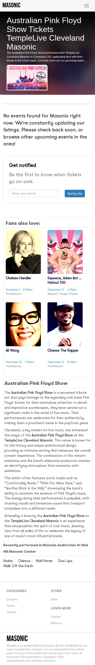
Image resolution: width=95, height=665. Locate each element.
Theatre (11, 612)
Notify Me (75, 193)
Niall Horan (44, 561)
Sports (11, 605)
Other (54, 599)
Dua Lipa (65, 561)
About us (56, 623)
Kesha (8, 561)
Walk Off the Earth (18, 566)
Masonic (17, 638)
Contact (56, 616)
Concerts (12, 599)
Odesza (24, 561)
